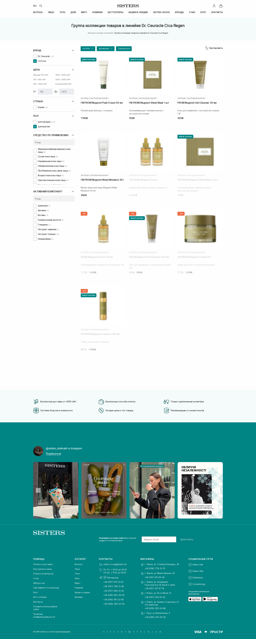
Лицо (77, 569)
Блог (35, 592)
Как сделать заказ (42, 569)
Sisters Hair (197, 564)
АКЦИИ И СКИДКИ (138, 12)
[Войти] (214, 6)
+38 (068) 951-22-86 (113, 599)
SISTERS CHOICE (161, 12)
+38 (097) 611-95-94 (155, 577)
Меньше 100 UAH (40, 75)
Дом (77, 578)
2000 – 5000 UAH (62, 79)
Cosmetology (198, 584)
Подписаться (53, 453)
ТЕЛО (62, 12)
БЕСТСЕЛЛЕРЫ (115, 12)
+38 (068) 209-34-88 (155, 608)
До (55, 91)
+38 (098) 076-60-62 (155, 617)
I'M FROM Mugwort (100, 98)
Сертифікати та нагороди (46, 587)
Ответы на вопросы (43, 573)
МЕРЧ (84, 12)
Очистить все (124, 48)
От (34, 91)
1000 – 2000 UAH (62, 75)
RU (35, 5)
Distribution (197, 577)
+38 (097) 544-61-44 (155, 597)
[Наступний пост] (217, 490)
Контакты (38, 601)
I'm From (85, 98)
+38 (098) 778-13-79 (155, 568)
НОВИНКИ (97, 12)
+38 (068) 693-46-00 (114, 595)
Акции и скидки (82, 592)
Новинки (79, 587)
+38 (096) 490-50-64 (114, 604)
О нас (36, 578)
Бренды (79, 597)
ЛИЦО (51, 12)
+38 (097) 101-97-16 (154, 588)
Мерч (77, 583)
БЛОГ (203, 12)
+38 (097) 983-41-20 (113, 591)
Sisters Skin (197, 571)
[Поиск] (41, 6)
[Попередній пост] (38, 490)
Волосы (78, 564)
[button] (88, 48)
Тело (77, 573)
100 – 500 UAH (39, 79)
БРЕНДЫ (179, 12)
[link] (221, 6)
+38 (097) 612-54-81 (113, 582)
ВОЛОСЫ (38, 12)
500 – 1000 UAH (40, 84)
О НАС (192, 12)
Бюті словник (40, 597)
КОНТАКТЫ (217, 12)
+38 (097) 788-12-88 (113, 586)
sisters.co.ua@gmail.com (115, 564)
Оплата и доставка (43, 564)
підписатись (186, 539)
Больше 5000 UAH (63, 84)
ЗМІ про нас (39, 583)
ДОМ (73, 12)
